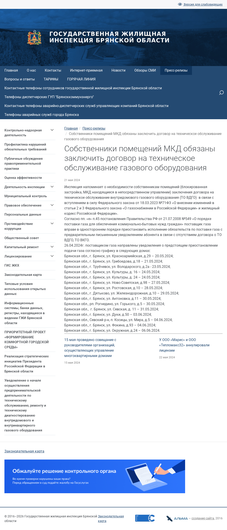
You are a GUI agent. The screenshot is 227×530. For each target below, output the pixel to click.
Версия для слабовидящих (203, 4)
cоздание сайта (203, 518)
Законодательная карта (24, 451)
